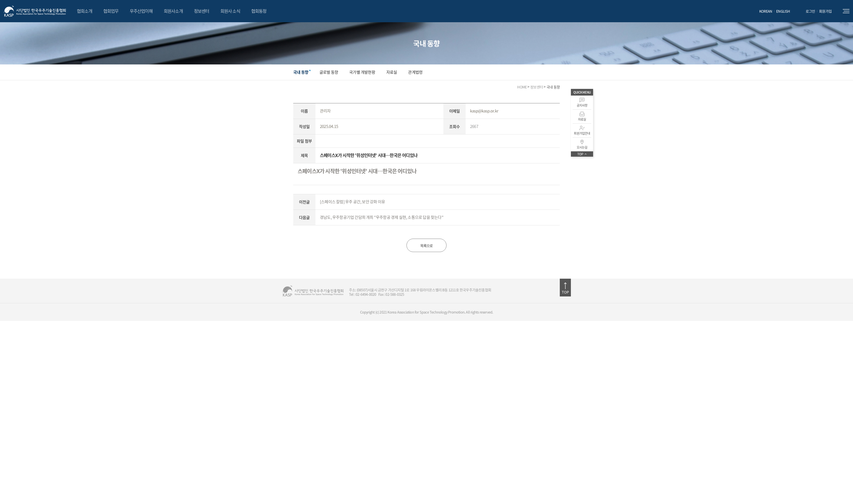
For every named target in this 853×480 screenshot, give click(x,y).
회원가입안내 (582, 133)
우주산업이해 (141, 11)
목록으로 (426, 245)
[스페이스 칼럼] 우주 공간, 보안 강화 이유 (352, 202)
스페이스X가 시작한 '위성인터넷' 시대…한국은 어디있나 (357, 171)
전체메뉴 (846, 11)
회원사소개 (173, 11)
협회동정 (259, 11)
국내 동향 (300, 72)
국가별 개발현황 (362, 72)
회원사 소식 (230, 11)
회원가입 (825, 11)
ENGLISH (783, 11)
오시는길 (582, 147)
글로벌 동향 (328, 72)
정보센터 (201, 11)
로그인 (810, 11)
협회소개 (84, 11)
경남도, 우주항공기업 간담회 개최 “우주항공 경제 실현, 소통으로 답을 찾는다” (381, 217)
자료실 (391, 72)
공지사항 (582, 105)
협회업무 (111, 11)
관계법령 (415, 72)
